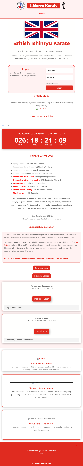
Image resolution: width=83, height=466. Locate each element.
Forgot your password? (52, 83)
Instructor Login (41, 298)
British (31, 451)
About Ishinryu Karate (41, 363)
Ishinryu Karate (40, 451)
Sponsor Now (41, 268)
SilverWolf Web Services (41, 464)
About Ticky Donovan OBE (41, 424)
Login (59, 88)
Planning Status (41, 275)
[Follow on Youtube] (75, 459)
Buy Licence (41, 331)
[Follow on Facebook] (71, 459)
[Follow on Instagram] (79, 459)
